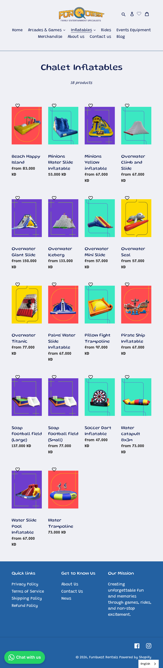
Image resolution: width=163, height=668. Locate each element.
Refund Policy (25, 606)
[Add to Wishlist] (18, 105)
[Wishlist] (139, 14)
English (145, 663)
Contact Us (72, 592)
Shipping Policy (27, 599)
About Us (69, 584)
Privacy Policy (25, 584)
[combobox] (148, 664)
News (66, 599)
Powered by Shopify (135, 657)
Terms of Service (28, 592)
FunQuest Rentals (103, 657)
